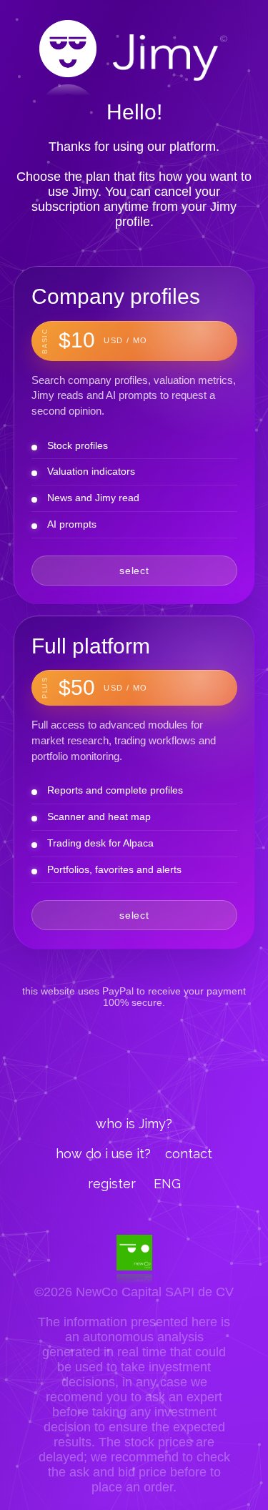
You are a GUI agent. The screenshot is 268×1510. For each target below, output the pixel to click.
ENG (167, 1183)
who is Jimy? (134, 1123)
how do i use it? (103, 1153)
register (112, 1183)
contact (188, 1153)
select (134, 570)
